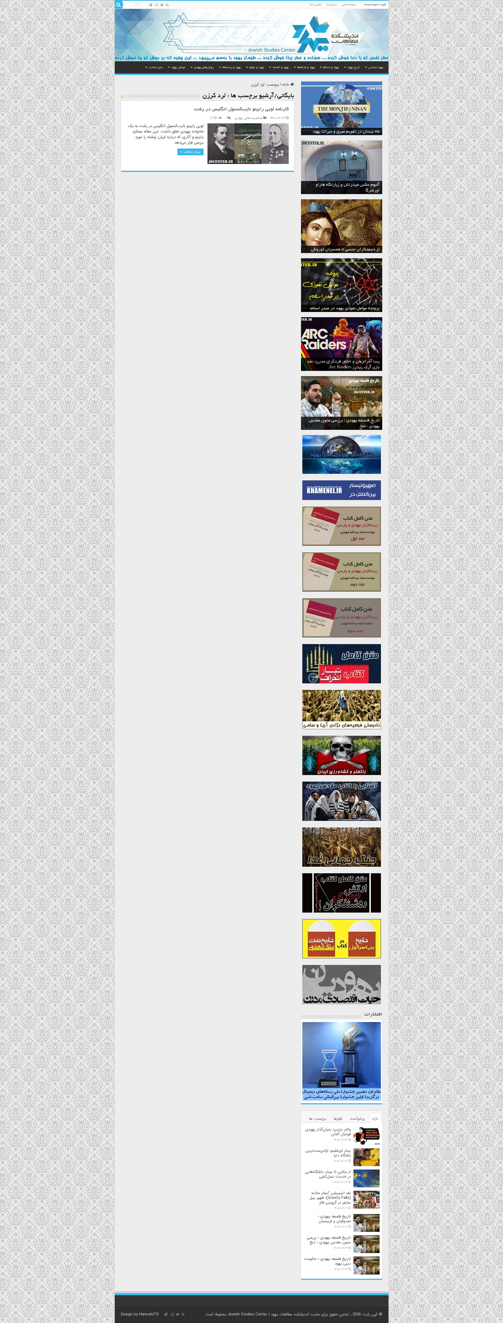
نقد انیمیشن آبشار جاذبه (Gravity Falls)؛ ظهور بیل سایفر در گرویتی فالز (330, 1198)
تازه (375, 1119)
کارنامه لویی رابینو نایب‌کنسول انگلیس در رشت (241, 109)
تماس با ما (315, 4)
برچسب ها (317, 1119)
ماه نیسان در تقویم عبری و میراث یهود (346, 131)
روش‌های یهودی (204, 67)
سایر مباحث (156, 67)
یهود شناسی (375, 67)
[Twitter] (162, 5)
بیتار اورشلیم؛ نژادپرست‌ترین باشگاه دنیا (328, 1153)
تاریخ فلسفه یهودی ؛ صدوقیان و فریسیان (334, 1218)
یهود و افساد (280, 67)
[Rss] (167, 5)
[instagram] (157, 5)
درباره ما (332, 4)
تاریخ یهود (353, 67)
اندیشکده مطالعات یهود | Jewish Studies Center (268, 1314)
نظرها (338, 1119)
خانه (286, 84)
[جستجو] (119, 5)
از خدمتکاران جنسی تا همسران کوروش (345, 249)
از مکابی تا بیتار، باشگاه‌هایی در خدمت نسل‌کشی (328, 1174)
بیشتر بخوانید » (190, 151)
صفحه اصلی (349, 4)
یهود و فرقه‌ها (306, 67)
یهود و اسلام (331, 67)
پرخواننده (357, 1119)
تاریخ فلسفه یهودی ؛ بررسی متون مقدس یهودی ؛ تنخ (329, 1239)
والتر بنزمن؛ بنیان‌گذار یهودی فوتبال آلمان (328, 1131)
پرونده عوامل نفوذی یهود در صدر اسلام (345, 308)
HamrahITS (149, 1314)
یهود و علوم (256, 67)
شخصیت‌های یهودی (248, 118)
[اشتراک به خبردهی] (122, 97)
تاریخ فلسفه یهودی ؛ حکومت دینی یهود (327, 1261)
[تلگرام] (150, 5)
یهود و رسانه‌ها (231, 67)
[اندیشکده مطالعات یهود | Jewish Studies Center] (252, 35)
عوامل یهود (178, 67)
